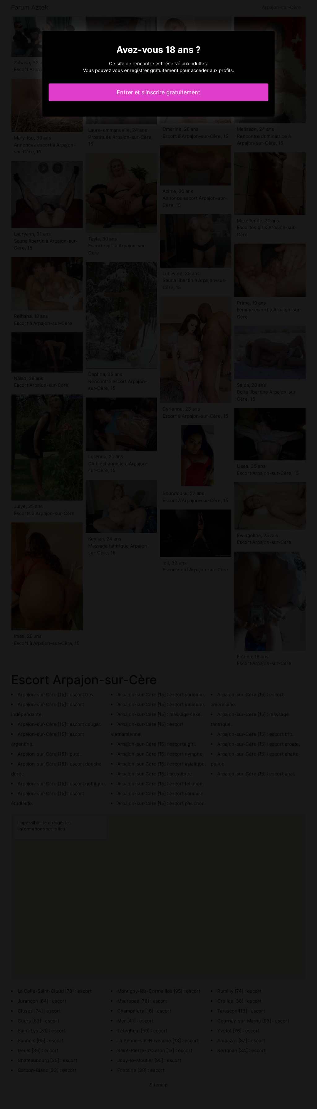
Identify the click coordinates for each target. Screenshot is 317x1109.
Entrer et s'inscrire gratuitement (158, 92)
